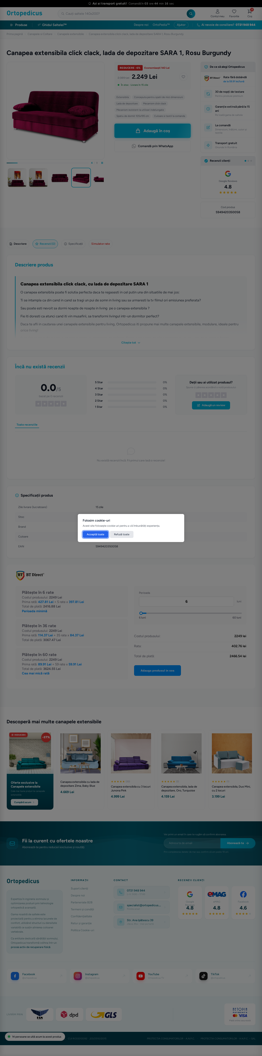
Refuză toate (121, 534)
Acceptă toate (95, 534)
